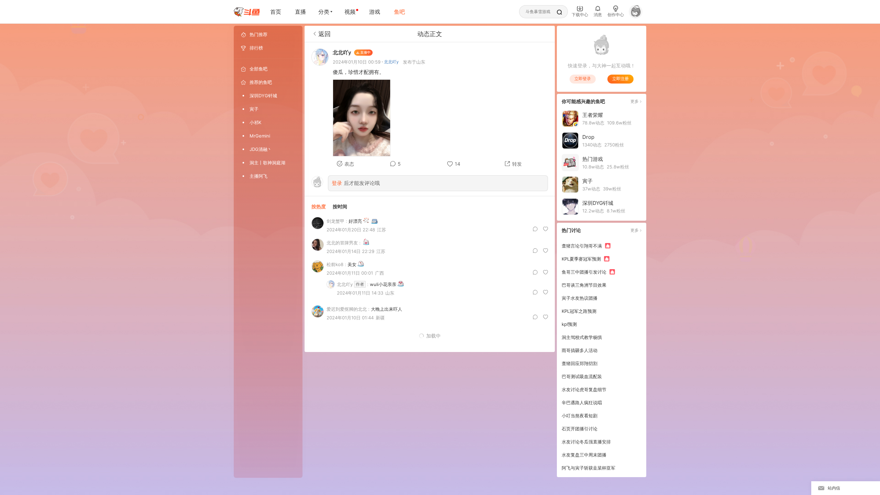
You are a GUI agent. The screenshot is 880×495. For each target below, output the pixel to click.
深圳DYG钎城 (263, 95)
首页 (275, 11)
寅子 (254, 109)
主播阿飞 (258, 176)
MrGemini (260, 136)
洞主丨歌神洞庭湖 (267, 162)
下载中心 (580, 14)
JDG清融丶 (261, 149)
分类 (323, 11)
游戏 (374, 11)
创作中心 (615, 14)
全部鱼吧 (258, 69)
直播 (300, 11)
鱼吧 (399, 11)
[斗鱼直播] (247, 12)
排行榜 (256, 48)
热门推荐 (258, 34)
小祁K (255, 122)
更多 (634, 101)
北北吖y (391, 61)
